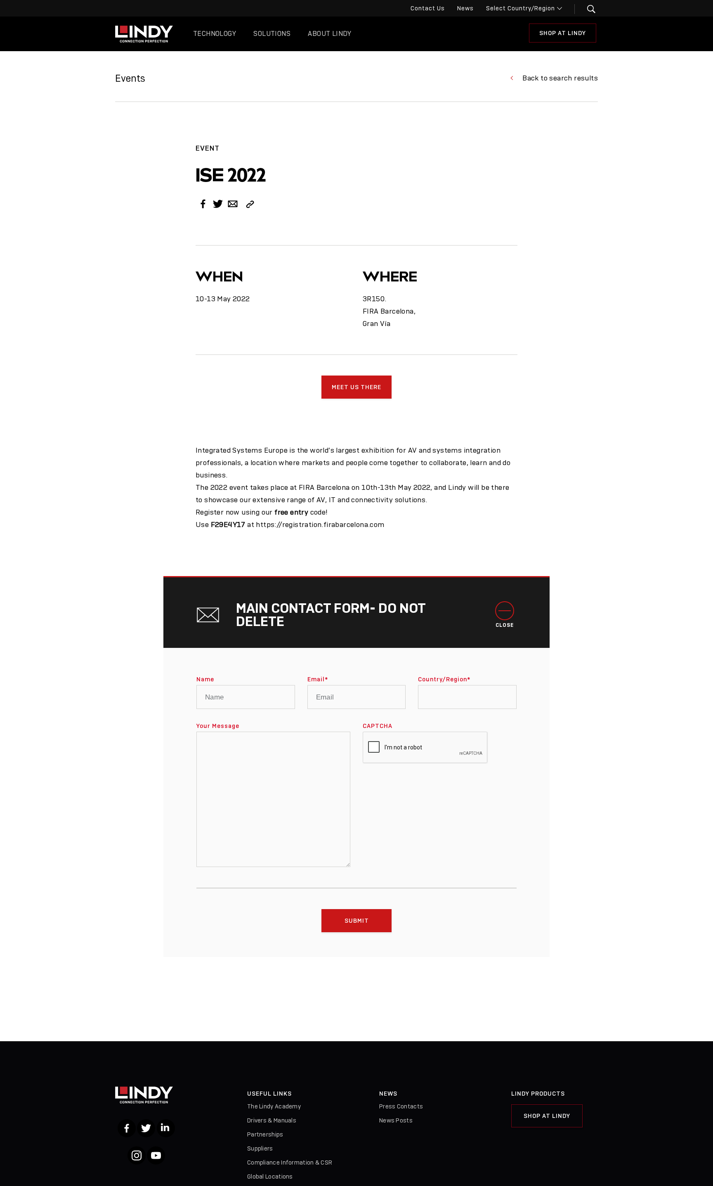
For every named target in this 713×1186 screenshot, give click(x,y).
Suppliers (260, 1148)
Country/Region (444, 679)
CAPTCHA (377, 726)
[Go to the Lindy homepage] (144, 34)
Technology (214, 33)
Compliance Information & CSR (289, 1162)
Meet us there (356, 387)
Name (205, 679)
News (465, 8)
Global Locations (270, 1176)
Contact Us (428, 8)
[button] (586, 9)
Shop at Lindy (562, 33)
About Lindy (329, 33)
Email (317, 679)
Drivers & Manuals (271, 1120)
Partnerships (265, 1134)
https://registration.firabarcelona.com (320, 524)
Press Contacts (401, 1106)
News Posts (396, 1120)
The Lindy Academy (274, 1106)
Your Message (217, 726)
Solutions (271, 33)
